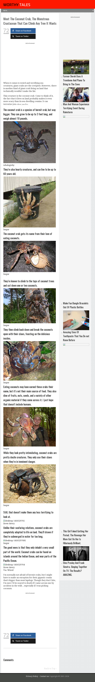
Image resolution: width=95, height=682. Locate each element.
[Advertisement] (30, 62)
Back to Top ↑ (50, 668)
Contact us (44, 676)
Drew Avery (9, 523)
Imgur (6, 229)
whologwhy (8, 165)
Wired (10, 570)
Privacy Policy (32, 676)
